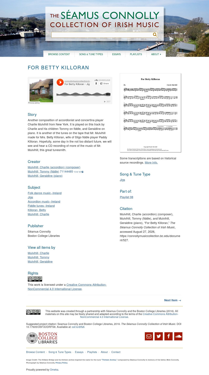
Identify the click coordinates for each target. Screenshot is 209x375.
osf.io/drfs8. (78, 327)
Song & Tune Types (91, 54)
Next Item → (172, 300)
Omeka (54, 369)
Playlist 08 (126, 197)
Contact (115, 352)
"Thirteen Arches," (109, 360)
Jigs (30, 197)
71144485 (66, 171)
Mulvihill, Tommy (38, 257)
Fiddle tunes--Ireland (41, 205)
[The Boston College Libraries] (42, 343)
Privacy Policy (61, 362)
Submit (155, 35)
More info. (151, 162)
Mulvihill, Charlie (38, 214)
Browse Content (59, 54)
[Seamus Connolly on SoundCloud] (178, 336)
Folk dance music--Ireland (45, 193)
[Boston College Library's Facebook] (168, 336)
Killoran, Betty (37, 210)
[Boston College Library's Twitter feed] (159, 336)
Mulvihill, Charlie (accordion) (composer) (54, 167)
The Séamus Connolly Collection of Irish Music (104, 19)
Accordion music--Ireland (44, 201)
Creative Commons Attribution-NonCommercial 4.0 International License (67, 286)
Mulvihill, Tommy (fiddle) (43, 171)
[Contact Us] (149, 336)
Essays (116, 54)
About (155, 54)
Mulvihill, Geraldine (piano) (45, 175)
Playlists (136, 54)
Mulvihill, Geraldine (40, 261)
